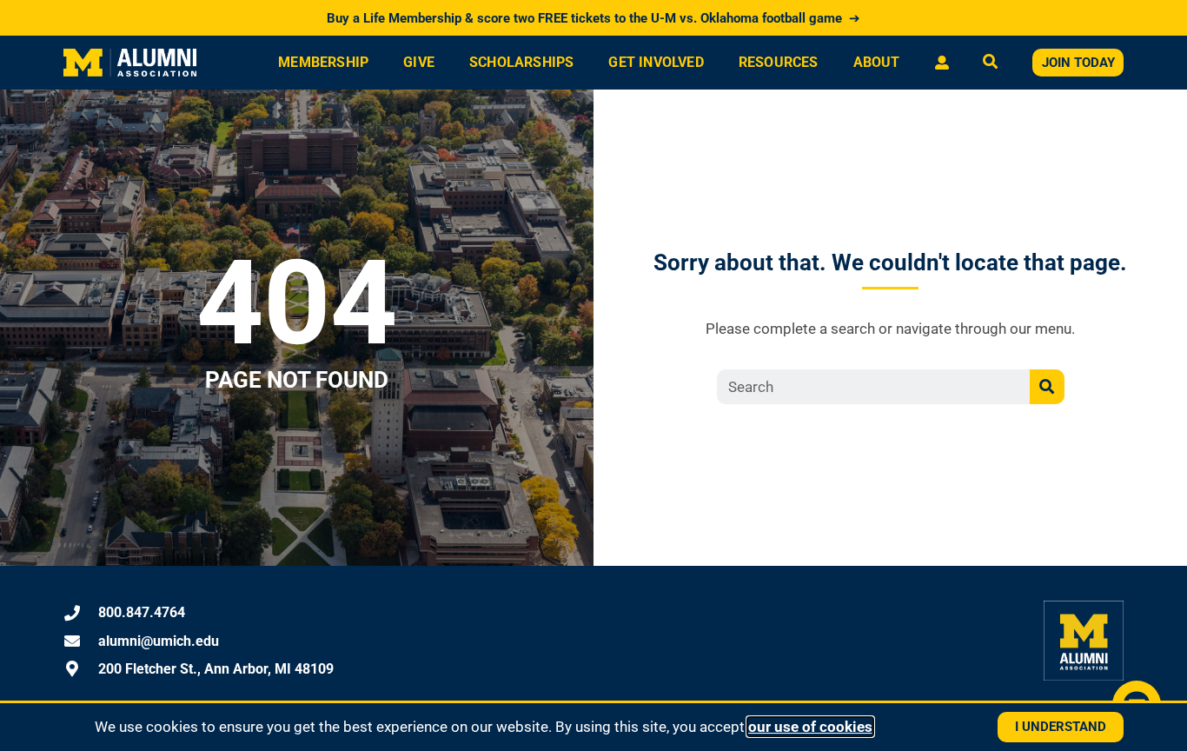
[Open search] (990, 63)
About (876, 62)
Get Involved (655, 62)
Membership (323, 62)
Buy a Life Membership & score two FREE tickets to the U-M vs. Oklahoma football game (593, 18)
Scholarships (521, 62)
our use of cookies (810, 726)
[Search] (1047, 386)
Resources (779, 62)
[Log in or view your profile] (941, 62)
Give (418, 62)
